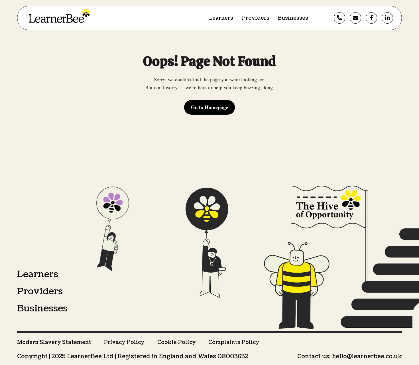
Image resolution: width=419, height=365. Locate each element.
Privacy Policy (124, 342)
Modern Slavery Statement (54, 342)
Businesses (293, 18)
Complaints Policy (233, 342)
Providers (255, 18)
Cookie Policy (176, 342)
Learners (221, 18)
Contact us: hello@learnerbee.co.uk (349, 356)
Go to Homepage (209, 107)
